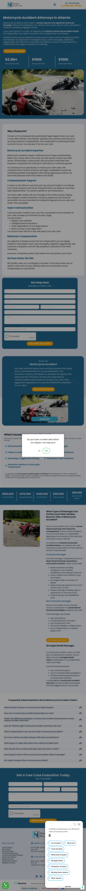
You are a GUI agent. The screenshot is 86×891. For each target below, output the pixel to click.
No (39, 451)
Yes (46, 451)
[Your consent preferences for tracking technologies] (82, 887)
